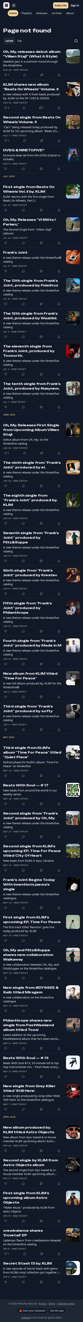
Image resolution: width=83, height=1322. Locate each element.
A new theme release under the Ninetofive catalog (31, 292)
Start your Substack (34, 1310)
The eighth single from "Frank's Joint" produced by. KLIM (30, 500)
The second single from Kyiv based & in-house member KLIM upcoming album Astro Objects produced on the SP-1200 (29, 1172)
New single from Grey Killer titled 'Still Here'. (29, 1088)
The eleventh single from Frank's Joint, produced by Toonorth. (29, 351)
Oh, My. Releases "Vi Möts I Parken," (29, 222)
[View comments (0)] (24, 75)
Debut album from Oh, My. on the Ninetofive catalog (25, 441)
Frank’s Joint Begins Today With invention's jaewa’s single (29, 884)
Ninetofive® (21, 70)
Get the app (57, 1310)
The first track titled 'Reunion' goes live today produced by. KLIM (28, 929)
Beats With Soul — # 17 (25, 785)
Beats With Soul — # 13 (25, 1058)
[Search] (76, 41)
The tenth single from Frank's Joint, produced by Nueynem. (32, 386)
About (70, 13)
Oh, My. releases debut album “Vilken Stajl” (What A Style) (31, 54)
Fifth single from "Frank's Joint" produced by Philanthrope (27, 608)
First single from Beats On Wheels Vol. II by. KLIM (28, 189)
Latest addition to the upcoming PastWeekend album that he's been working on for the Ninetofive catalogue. (32, 1037)
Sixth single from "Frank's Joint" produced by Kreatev (30, 572)
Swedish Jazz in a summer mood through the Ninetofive (30, 63)
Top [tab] (19, 41)
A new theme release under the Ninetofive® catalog (32, 259)
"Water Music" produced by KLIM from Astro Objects (29, 1209)
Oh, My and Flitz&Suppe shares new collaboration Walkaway (28, 955)
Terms (51, 1303)
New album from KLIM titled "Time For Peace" (30, 675)
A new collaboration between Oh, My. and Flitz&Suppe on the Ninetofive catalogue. (31, 966)
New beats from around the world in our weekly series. (30, 792)
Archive (57, 13)
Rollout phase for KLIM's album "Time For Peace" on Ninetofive (30, 764)
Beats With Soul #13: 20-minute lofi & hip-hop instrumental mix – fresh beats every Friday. (31, 1065)
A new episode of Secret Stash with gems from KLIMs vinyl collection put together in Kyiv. (31, 1270)
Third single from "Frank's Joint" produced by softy (28, 708)
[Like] (5, 168)
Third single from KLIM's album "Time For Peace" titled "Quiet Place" (32, 752)
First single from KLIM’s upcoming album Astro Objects (26, 1198)
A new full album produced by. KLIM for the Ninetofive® (32, 685)
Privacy (43, 1303)
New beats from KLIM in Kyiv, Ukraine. (28, 860)
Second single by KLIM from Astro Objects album (30, 1162)
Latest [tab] (9, 41)
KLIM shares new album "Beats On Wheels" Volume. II (30, 86)
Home (13, 13)
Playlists (26, 13)
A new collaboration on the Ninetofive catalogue (28, 999)
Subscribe (61, 5)
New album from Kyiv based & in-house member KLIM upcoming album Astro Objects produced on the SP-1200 (29, 1139)
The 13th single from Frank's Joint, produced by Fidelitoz (30, 282)
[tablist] (13, 41)
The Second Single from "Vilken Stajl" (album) (27, 231)
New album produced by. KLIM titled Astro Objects (28, 1129)
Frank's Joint (15, 252)
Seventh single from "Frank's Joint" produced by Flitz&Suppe (31, 537)
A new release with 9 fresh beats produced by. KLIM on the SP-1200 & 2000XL (31, 96)
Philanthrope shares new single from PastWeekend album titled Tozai (28, 1025)
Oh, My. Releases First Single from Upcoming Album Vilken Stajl (31, 430)
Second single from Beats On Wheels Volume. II (32, 119)
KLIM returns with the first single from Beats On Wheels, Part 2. (28, 198)
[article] (41, 63)
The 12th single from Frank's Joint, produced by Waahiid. (30, 315)
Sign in (75, 5)
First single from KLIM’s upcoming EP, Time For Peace (32, 919)
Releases (41, 13)
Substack (26, 1317)
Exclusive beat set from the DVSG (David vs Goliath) (31, 157)
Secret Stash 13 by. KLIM (27, 1263)
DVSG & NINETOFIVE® (23, 150)
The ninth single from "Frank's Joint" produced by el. (32, 464)
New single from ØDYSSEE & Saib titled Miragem (30, 989)
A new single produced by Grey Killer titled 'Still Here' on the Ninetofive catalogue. (31, 1098)
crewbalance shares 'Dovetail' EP (23, 1232)
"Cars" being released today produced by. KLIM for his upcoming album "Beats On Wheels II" (30, 129)
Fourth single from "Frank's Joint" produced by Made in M (32, 643)
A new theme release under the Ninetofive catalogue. (31, 896)
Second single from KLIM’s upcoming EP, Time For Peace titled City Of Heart (32, 851)
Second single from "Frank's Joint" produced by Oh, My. (30, 815)
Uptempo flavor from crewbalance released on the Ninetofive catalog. (32, 1242)
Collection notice (66, 1303)
